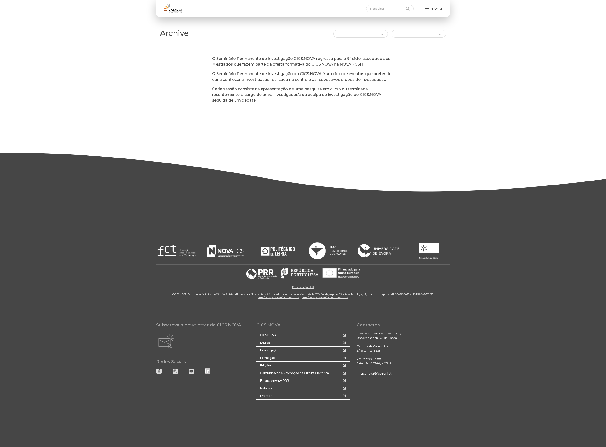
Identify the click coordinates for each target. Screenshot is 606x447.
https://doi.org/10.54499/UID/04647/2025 (278, 297)
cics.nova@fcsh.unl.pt (376, 373)
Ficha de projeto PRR (303, 287)
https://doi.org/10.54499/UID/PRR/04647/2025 (325, 297)
